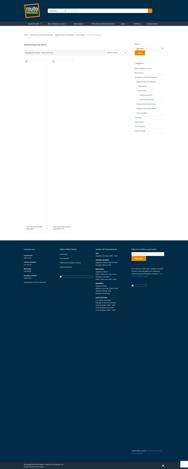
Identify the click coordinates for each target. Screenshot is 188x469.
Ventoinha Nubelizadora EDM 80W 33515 (62, 228)
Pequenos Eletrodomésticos (146, 108)
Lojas (123, 24)
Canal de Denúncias (66, 267)
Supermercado (33, 24)
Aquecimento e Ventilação (65, 35)
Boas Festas (139, 73)
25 (47, 53)
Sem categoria (140, 126)
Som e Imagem (141, 113)
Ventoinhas (81, 35)
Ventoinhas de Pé (146, 95)
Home (26, 35)
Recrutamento (64, 258)
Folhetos (137, 24)
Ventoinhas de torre (147, 99)
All (52, 53)
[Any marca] (148, 49)
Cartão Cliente (152, 24)
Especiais (138, 117)
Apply (140, 53)
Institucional (63, 254)
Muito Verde (78, 24)
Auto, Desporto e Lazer (56, 24)
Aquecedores (142, 86)
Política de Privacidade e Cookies (70, 263)
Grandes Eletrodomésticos (146, 104)
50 (49, 53)
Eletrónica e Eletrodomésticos (103, 24)
